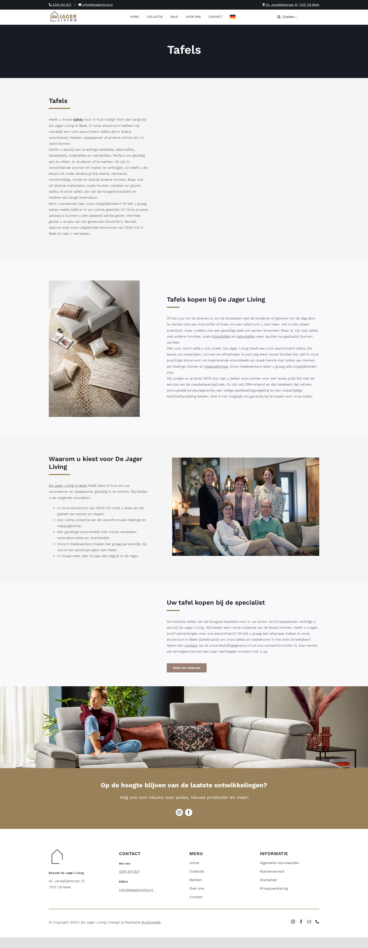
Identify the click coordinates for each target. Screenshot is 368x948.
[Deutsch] (234, 17)
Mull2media (151, 922)
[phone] (317, 921)
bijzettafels (221, 336)
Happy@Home (216, 366)
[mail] (309, 921)
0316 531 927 (61, 4)
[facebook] (188, 812)
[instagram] (179, 812)
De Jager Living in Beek (68, 486)
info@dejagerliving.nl (97, 4)
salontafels (246, 336)
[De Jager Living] (64, 12)
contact (191, 645)
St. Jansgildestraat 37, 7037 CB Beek (292, 4)
